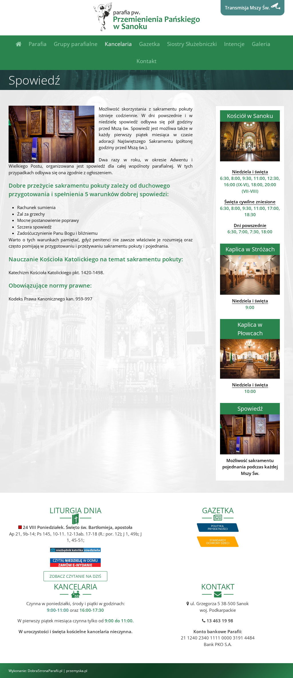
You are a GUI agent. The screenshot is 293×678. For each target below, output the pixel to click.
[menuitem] (22, 44)
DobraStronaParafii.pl (45, 670)
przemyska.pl (76, 670)
